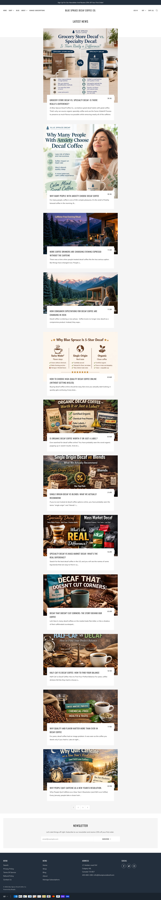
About (23, 10)
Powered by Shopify (9, 889)
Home (5, 10)
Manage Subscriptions (37, 10)
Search (5, 865)
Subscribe (105, 839)
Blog (17, 10)
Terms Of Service (9, 872)
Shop (10, 10)
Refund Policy (8, 876)
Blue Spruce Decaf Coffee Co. (80, 10)
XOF (143, 10)
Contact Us (7, 880)
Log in (136, 10)
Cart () (151, 10)
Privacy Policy (8, 869)
